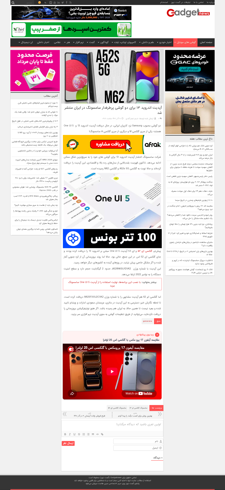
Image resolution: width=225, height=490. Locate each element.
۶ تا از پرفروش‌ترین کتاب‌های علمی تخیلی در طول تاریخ (35, 121)
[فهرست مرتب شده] (83, 434)
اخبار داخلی (43, 42)
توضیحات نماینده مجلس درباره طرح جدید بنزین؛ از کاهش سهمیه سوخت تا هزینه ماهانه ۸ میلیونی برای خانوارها (191, 167)
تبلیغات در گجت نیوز (180, 2)
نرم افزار (80, 42)
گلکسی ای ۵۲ (145, 251)
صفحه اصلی (206, 42)
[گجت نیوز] (188, 18)
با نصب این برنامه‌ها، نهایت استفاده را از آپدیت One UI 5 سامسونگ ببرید (104, 284)
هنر (68, 42)
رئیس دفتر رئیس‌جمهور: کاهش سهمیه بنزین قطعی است (189, 176)
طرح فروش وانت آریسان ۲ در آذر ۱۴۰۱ (89, 414)
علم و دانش (148, 42)
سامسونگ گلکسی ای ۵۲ (117, 408)
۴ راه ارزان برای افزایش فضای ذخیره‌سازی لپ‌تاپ (37, 126)
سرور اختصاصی (115, 483)
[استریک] (79, 434)
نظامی (57, 42)
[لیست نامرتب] (88, 434)
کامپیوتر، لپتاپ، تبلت (125, 42)
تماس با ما (199, 2)
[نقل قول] (93, 434)
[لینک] (102, 434)
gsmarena (147, 321)
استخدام (164, 2)
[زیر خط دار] (74, 434)
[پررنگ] (65, 434)
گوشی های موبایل (186, 42)
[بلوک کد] (97, 434)
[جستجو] (13, 2)
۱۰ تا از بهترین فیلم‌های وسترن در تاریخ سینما (193, 200)
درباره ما (211, 2)
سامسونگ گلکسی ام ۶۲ (138, 408)
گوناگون (104, 42)
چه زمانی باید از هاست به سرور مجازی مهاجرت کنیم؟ (36, 205)
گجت (92, 42)
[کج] (70, 434)
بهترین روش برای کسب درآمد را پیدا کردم (135, 414)
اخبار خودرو (165, 42)
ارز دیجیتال (27, 42)
